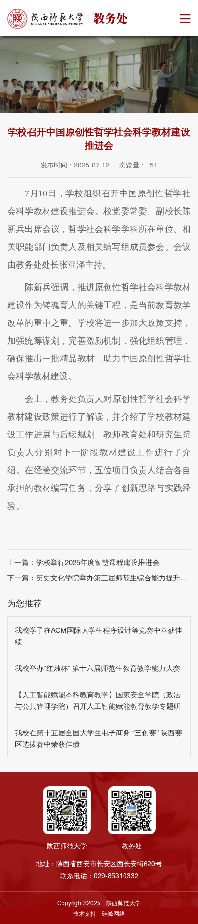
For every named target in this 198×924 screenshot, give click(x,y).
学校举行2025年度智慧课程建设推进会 (98, 562)
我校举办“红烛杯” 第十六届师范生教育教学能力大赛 (97, 668)
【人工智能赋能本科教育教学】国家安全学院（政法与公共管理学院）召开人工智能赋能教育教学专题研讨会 (98, 705)
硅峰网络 (113, 913)
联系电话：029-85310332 (99, 875)
